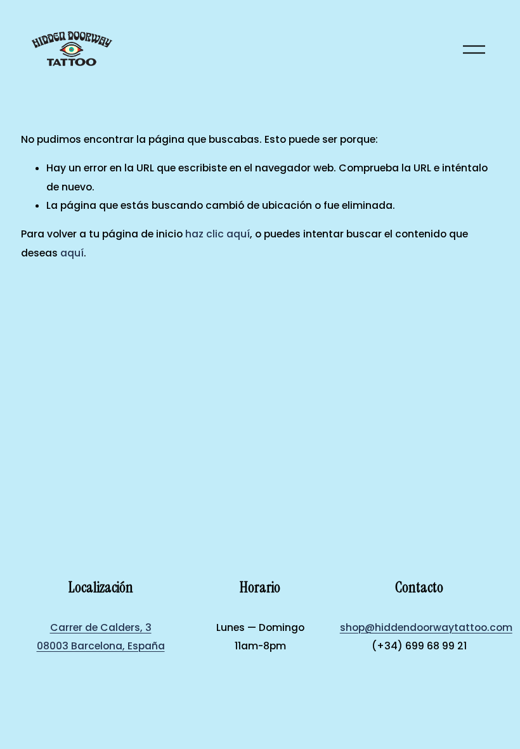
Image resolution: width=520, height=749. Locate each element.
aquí (72, 253)
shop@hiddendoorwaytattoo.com (426, 627)
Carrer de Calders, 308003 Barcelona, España (101, 637)
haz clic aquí (217, 234)
